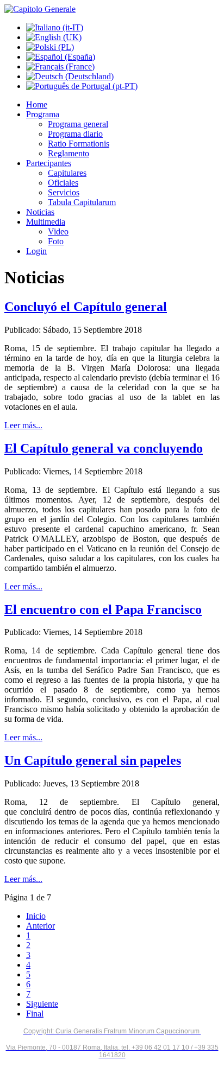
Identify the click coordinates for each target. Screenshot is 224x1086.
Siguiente (42, 1003)
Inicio (36, 915)
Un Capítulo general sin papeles (92, 760)
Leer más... (23, 425)
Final (34, 1013)
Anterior (40, 925)
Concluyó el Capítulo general (85, 307)
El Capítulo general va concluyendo (103, 448)
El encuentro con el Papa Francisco (103, 609)
